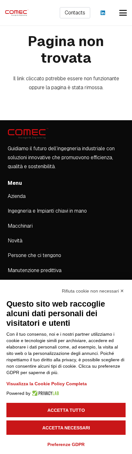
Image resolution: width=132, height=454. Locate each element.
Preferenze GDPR (66, 444)
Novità (15, 240)
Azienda (17, 196)
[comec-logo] (17, 13)
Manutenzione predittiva (35, 270)
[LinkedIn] (103, 13)
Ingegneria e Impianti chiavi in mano (47, 210)
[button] (123, 13)
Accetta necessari (66, 427)
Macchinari (20, 226)
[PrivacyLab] (44, 393)
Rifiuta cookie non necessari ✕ (93, 291)
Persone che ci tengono (34, 255)
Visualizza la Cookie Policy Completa (46, 383)
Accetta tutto (66, 410)
